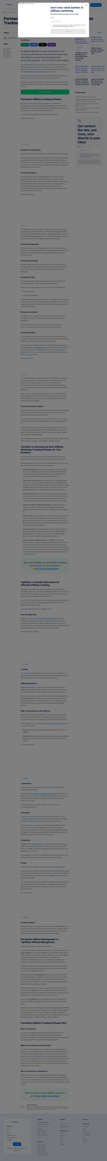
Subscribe (68, 31)
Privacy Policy (65, 26)
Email (52, 17)
